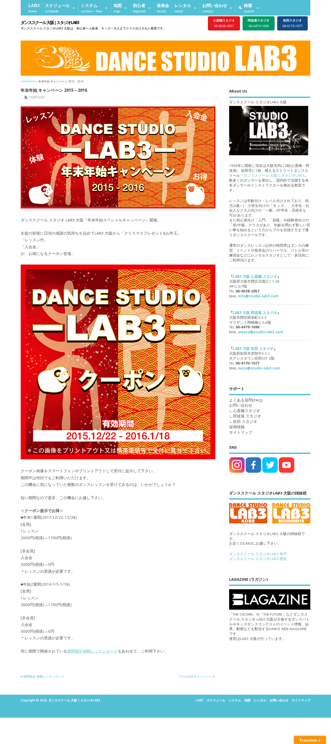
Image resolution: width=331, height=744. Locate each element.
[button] (60, 8)
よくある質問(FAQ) (246, 399)
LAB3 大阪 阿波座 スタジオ (255, 312)
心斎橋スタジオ (246, 410)
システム (235, 700)
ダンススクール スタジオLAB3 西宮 (258, 558)
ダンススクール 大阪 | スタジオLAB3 (50, 22)
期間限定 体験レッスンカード (43, 676)
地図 (247, 700)
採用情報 (237, 426)
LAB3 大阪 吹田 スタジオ (253, 348)
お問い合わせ (279, 700)
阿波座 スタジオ (247, 416)
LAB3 (199, 700)
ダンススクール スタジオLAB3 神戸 (258, 554)
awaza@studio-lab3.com (260, 332)
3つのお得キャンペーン (195, 676)
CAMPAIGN (37, 97)
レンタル (260, 700)
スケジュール (216, 700)
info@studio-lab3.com (258, 296)
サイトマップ (240, 432)
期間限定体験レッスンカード (92, 651)
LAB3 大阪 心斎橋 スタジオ (255, 276)
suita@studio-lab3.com (259, 368)
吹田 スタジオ (245, 421)
